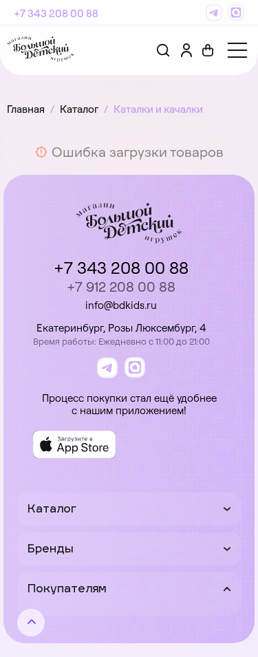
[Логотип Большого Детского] (40, 50)
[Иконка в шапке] (207, 50)
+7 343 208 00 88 (56, 13)
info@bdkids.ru (121, 305)
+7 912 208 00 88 (121, 286)
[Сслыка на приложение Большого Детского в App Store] (74, 444)
